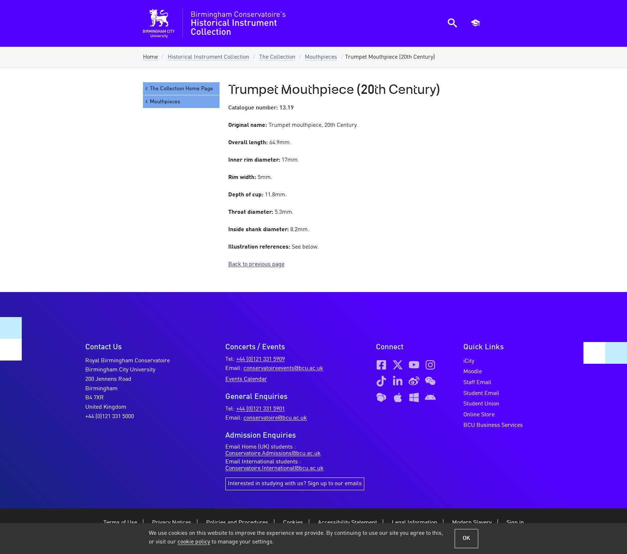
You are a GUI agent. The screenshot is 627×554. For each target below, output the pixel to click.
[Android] (430, 397)
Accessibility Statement (347, 523)
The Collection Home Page (181, 89)
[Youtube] (414, 364)
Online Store (479, 415)
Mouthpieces (321, 57)
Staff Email (477, 383)
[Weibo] (414, 381)
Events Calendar (246, 379)
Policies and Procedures (237, 523)
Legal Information (414, 523)
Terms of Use (120, 523)
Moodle (472, 372)
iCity (468, 361)
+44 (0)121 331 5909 (260, 359)
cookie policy (193, 542)
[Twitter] (397, 364)
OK (466, 538)
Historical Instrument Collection (208, 57)
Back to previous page (256, 264)
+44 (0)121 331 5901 (260, 409)
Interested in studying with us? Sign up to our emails (295, 484)
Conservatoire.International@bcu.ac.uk (274, 468)
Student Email (481, 393)
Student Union (481, 404)
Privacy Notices (171, 523)
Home (150, 57)
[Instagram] (430, 364)
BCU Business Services (493, 425)
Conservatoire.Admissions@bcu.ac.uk (273, 454)
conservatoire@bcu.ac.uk (275, 418)
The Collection (277, 57)
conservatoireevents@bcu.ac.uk (283, 368)
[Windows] (414, 397)
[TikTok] (381, 381)
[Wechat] (430, 381)
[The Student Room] (381, 397)
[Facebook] (381, 364)
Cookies (293, 523)
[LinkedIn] (397, 381)
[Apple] (397, 397)
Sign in (515, 523)
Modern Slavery (472, 523)
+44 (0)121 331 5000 (109, 417)
